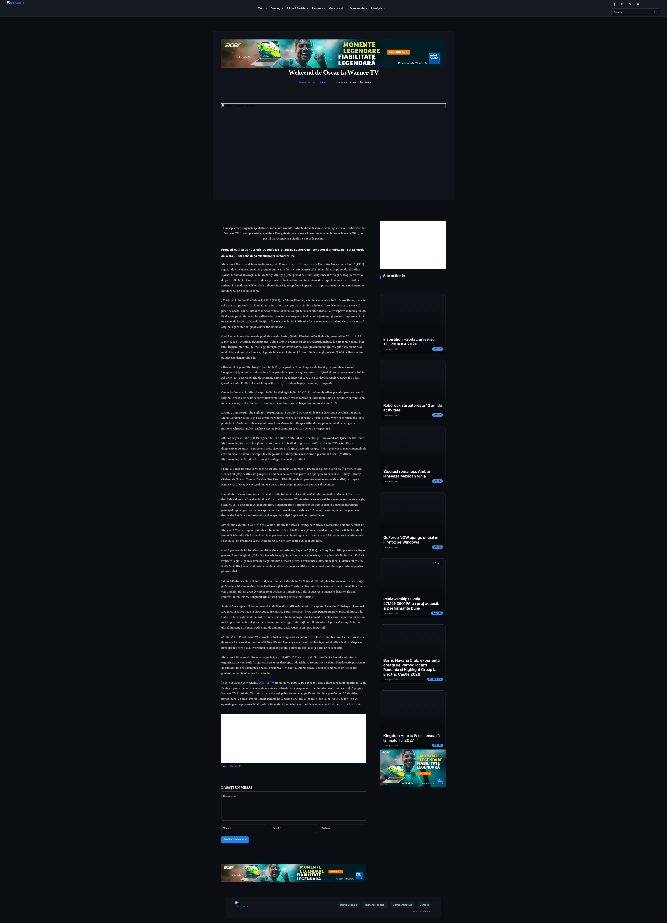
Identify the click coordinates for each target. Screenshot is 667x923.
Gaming (437, 481)
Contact (424, 904)
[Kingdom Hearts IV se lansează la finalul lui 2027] (413, 720)
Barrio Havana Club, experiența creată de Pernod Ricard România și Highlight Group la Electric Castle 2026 (411, 667)
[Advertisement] (293, 738)
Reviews (437, 613)
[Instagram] (622, 4)
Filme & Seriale (306, 82)
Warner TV (266, 682)
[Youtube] (638, 4)
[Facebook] (614, 4)
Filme (323, 82)
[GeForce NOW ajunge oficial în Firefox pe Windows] (413, 521)
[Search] (656, 12)
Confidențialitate (402, 904)
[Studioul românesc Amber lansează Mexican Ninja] (413, 455)
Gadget (437, 349)
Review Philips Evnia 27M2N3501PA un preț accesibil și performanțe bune (412, 604)
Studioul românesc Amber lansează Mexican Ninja (406, 473)
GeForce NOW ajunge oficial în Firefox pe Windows (410, 539)
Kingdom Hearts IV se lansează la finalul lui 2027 (411, 738)
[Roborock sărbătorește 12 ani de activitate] (413, 389)
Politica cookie (348, 904)
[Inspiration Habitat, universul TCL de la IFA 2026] (413, 323)
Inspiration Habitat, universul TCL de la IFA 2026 (409, 341)
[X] (630, 4)
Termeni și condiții (375, 904)
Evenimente (435, 679)
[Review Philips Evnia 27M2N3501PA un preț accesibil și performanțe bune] (413, 587)
